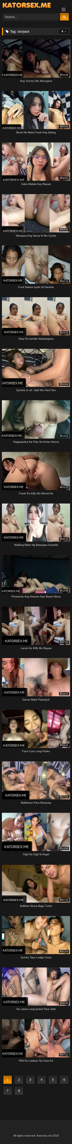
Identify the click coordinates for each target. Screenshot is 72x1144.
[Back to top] (60, 1132)
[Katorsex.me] (29, 6)
